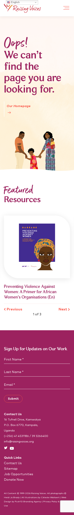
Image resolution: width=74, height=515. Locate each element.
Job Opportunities (18, 474)
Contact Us (13, 463)
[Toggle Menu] (66, 8)
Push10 (19, 501)
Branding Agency (32, 501)
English (15, 2)
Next (63, 309)
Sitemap (11, 468)
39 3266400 (40, 436)
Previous (14, 309)
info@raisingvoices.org (19, 441)
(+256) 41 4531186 (16, 436)
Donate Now (14, 479)
